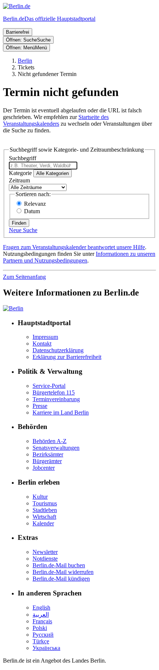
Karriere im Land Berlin (61, 412)
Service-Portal (49, 386)
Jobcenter (44, 468)
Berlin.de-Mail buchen (59, 565)
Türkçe (41, 641)
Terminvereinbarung (56, 399)
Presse (40, 406)
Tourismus (45, 503)
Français (42, 621)
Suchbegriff (22, 158)
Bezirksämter (48, 454)
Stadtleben (45, 510)
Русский (43, 634)
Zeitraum (19, 180)
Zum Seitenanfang (24, 277)
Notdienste (45, 558)
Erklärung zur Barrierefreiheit (67, 357)
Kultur (40, 497)
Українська (46, 648)
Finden (19, 223)
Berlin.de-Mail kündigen (61, 578)
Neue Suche (23, 230)
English (41, 607)
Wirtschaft (44, 517)
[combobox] (43, 165)
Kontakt (42, 343)
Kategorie (20, 173)
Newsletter (45, 552)
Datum (32, 211)
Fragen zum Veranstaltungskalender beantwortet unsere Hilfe (74, 247)
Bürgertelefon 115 (54, 392)
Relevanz (35, 204)
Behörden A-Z (50, 441)
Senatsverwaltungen (56, 448)
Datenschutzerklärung (58, 350)
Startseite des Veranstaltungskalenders (56, 120)
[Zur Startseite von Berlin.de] (13, 308)
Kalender (43, 523)
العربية (41, 614)
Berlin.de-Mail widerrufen (63, 572)
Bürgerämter (47, 461)
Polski (40, 628)
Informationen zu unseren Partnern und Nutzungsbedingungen (79, 257)
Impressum (45, 337)
